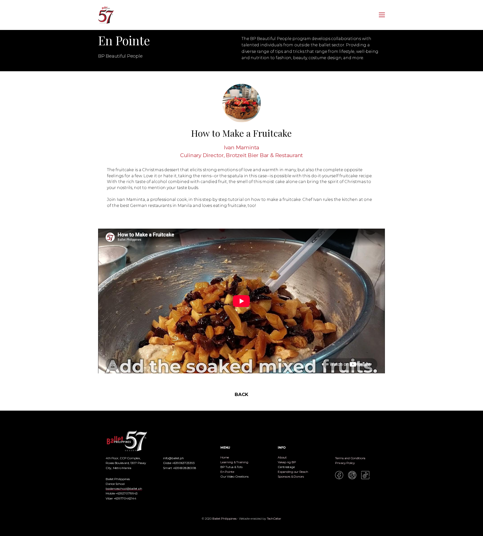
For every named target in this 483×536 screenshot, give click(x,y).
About (282, 457)
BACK (241, 394)
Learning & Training (234, 462)
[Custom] (365, 475)
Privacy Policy (345, 463)
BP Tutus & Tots (231, 467)
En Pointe (227, 472)
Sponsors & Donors (291, 476)
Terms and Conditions (350, 458)
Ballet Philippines (224, 518)
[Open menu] (382, 15)
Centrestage (286, 467)
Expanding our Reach (293, 472)
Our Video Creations (234, 476)
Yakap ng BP (287, 462)
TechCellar (274, 518)
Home (224, 457)
